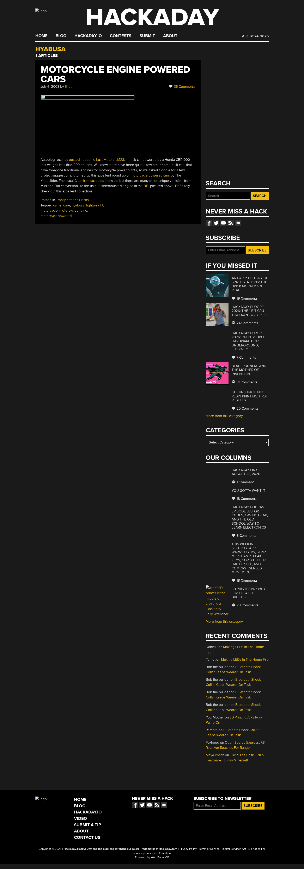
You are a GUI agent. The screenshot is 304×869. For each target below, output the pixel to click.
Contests (120, 35)
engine (64, 205)
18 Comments (246, 499)
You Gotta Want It (248, 490)
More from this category (224, 416)
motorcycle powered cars (150, 175)
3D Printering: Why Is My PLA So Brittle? (249, 593)
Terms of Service (209, 849)
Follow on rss (230, 223)
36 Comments (184, 86)
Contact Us (87, 837)
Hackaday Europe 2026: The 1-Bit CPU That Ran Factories (249, 311)
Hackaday (152, 17)
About (170, 35)
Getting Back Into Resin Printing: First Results (250, 396)
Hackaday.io (88, 35)
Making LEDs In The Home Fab (245, 659)
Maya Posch (215, 755)
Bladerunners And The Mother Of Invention (249, 370)
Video (80, 818)
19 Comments (246, 298)
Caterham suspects (89, 181)
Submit (147, 35)
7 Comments (246, 357)
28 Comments (247, 605)
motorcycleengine (73, 210)
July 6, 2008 (50, 86)
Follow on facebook (209, 223)
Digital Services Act (234, 849)
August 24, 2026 (255, 36)
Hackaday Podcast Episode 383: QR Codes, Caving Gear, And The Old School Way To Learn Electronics (250, 517)
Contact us (238, 223)
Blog (61, 35)
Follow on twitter (216, 223)
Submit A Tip (87, 825)
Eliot (68, 86)
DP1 (146, 186)
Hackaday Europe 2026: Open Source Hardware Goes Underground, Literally (248, 341)
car (55, 205)
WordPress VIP (160, 857)
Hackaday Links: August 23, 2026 (246, 472)
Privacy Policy (188, 849)
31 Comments (246, 382)
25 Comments (247, 408)
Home (41, 35)
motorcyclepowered (56, 216)
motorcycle (49, 210)
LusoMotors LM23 (110, 160)
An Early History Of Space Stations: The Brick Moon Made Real (250, 284)
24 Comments (247, 323)
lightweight (94, 205)
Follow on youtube (223, 223)
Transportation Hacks (72, 200)
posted (74, 160)
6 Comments (246, 535)
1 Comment (245, 482)
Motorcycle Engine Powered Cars (115, 74)
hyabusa (78, 205)
